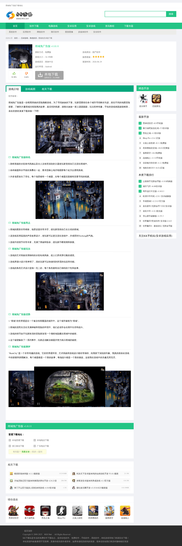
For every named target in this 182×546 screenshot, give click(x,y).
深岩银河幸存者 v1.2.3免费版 (155, 162)
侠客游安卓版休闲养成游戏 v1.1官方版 (93, 480)
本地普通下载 (18, 440)
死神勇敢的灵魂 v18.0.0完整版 (156, 148)
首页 (15, 25)
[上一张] (39, 391)
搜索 (171, 14)
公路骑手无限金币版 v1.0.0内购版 (157, 181)
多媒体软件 (83, 31)
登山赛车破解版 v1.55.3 (153, 216)
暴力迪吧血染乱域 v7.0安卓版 (156, 128)
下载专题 (128, 25)
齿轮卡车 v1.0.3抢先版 (153, 211)
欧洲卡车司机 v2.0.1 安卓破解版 (157, 196)
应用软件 (27, 31)
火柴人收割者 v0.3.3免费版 (155, 143)
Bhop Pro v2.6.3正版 (151, 138)
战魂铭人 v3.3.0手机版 (153, 158)
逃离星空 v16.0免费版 (152, 153)
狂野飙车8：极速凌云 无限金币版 (157, 225)
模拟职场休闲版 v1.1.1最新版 (27, 473)
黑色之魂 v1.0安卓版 (152, 133)
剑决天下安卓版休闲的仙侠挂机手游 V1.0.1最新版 (97, 473)
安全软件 (97, 31)
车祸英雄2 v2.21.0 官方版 (154, 201)
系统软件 (13, 31)
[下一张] (100, 391)
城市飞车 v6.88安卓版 (152, 186)
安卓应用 (71, 25)
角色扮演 (33, 38)
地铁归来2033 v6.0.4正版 (154, 167)
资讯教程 (109, 25)
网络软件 (41, 31)
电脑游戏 (53, 25)
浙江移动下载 (18, 446)
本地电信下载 (43, 440)
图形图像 (69, 31)
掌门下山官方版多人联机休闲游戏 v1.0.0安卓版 (35, 487)
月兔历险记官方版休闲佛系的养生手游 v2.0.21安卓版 (35, 480)
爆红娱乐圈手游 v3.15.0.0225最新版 (92, 487)
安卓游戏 (90, 25)
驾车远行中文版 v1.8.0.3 (153, 191)
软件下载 (34, 25)
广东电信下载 (43, 446)
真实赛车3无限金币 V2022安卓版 (157, 206)
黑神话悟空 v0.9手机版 (153, 123)
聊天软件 (55, 31)
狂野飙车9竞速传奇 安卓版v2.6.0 (157, 221)
